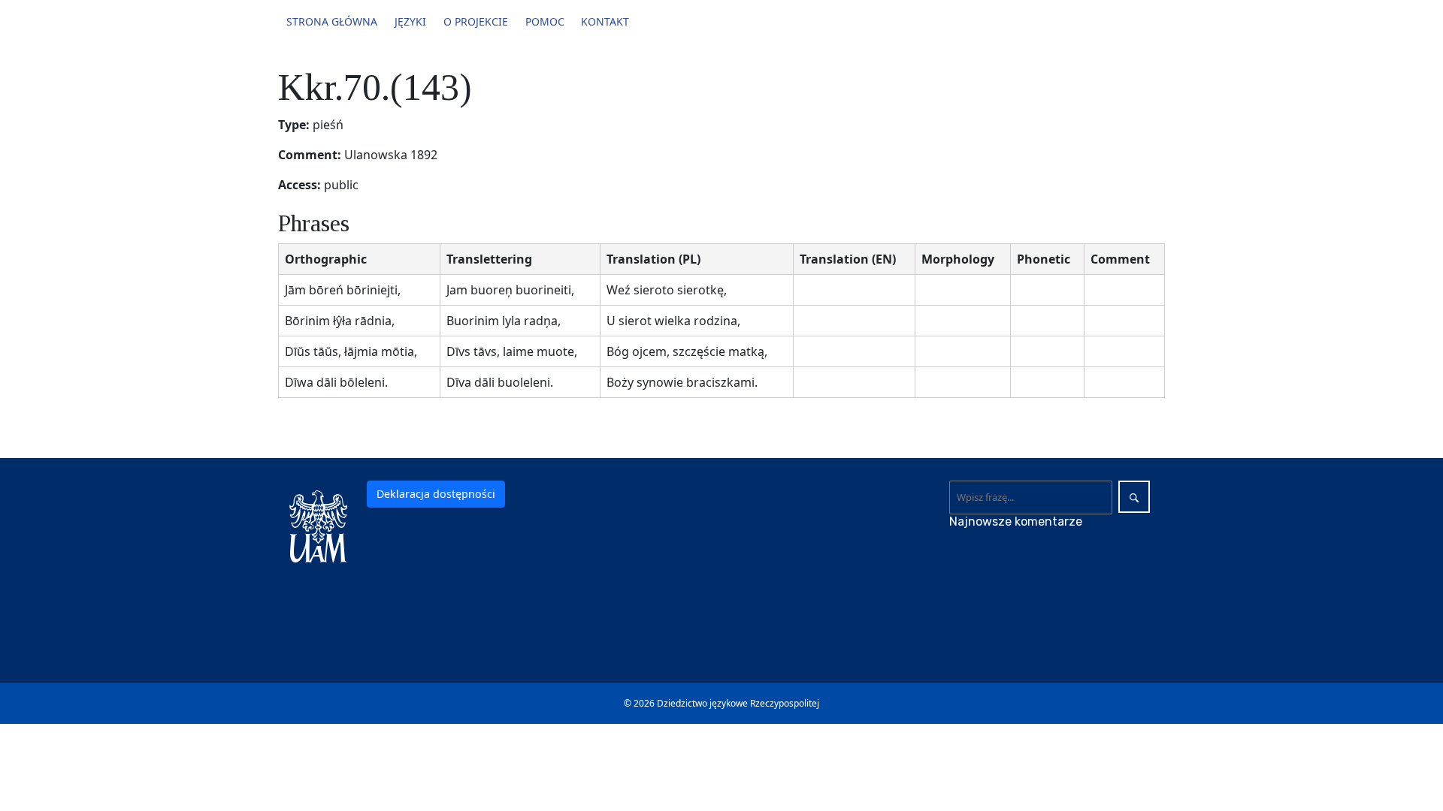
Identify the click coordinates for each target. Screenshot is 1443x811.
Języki (410, 21)
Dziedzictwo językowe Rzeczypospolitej (738, 703)
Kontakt (605, 21)
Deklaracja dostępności (436, 494)
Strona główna (331, 21)
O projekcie (475, 21)
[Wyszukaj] (1134, 497)
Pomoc (544, 21)
